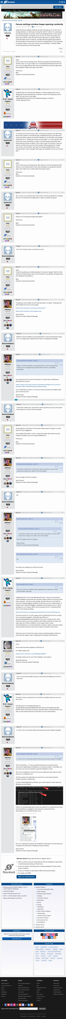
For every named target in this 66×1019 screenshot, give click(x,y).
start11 (37, 956)
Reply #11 (18, 354)
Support (56, 980)
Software (4, 980)
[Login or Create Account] (60, 2)
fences (60, 48)
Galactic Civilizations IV (23, 987)
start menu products (53, 947)
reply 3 (31, 584)
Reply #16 (18, 512)
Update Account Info (58, 994)
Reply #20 (18, 694)
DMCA (38, 1016)
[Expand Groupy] (36, 904)
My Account (56, 985)
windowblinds (44, 947)
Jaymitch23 (8, 140)
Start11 (3, 987)
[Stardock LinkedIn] (52, 937)
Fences (19, 20)
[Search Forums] (64, 2)
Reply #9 (18, 299)
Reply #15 (19, 492)
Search (14, 10)
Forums (38, 1000)
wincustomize (50, 953)
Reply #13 (18, 425)
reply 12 (35, 464)
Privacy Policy (24, 1016)
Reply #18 (18, 641)
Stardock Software (11, 20)
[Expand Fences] (36, 902)
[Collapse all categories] (63, 887)
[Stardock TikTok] (49, 937)
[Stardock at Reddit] (43, 937)
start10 (37, 953)
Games (20, 980)
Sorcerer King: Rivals (23, 1000)
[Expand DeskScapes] (36, 900)
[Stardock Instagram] (53, 934)
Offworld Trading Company (24, 996)
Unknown (7, 33)
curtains (37, 960)
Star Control (21, 992)
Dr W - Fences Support (8, 100)
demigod (55, 956)
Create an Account (57, 987)
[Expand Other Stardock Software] (36, 911)
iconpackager (58, 953)
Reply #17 (18, 578)
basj (7, 66)
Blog (38, 985)
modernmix (43, 960)
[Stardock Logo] (9, 2)
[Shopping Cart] (62, 2)
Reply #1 (18, 56)
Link (26, 63)
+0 (7, 35)
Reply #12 (19, 404)
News (38, 992)
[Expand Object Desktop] (36, 891)
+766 (8, 317)
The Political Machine (23, 994)
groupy (61, 949)
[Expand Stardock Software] (34, 887)
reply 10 (35, 360)
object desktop (45, 958)
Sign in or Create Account (26, 877)
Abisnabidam (7, 651)
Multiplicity (4, 994)
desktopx (43, 953)
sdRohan (8, 309)
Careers (38, 990)
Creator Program (41, 996)
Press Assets (39, 994)
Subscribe (42, 1008)
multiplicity (55, 949)
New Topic (58, 7)
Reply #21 (19, 727)
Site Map (43, 1016)
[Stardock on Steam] (56, 934)
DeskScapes (4, 992)
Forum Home (7, 10)
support (50, 960)
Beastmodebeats (8, 256)
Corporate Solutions (6, 985)
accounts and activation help (54, 951)
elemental (52, 958)
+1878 (7, 74)
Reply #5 (18, 192)
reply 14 (30, 519)
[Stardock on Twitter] (41, 934)
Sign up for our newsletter (9, 1008)
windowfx (38, 958)
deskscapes (43, 951)
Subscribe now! (16, 939)
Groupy (3, 996)
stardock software (40, 949)
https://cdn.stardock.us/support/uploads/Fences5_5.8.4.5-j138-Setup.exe (38, 612)
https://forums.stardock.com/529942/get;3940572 (31, 654)
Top (62, 56)
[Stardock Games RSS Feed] (55, 937)
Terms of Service (32, 1016)
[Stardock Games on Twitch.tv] (50, 934)
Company (39, 980)
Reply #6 (18, 213)
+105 (8, 659)
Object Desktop (5, 983)
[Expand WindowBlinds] (36, 922)
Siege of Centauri (22, 998)
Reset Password (57, 992)
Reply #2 (18, 89)
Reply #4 (18, 160)
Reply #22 (18, 747)
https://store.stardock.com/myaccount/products (30, 308)
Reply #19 (19, 673)
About (38, 983)
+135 (8, 109)
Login (19, 10)
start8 (37, 951)
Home (3, 20)
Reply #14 (18, 458)
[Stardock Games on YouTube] (47, 934)
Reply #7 (18, 246)
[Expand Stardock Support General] (36, 893)
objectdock (48, 949)
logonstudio (59, 958)
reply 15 (35, 554)
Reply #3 (18, 130)
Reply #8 (18, 267)
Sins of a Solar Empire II (23, 990)
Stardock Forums (38, 26)
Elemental (20, 985)
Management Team (41, 987)
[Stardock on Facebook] (44, 934)
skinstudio (43, 956)
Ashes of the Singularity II (24, 983)
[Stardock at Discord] (46, 937)
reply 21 (35, 754)
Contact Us (39, 998)
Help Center (56, 983)
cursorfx (49, 956)
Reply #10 (19, 333)
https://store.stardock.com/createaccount (28, 311)
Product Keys (56, 990)
